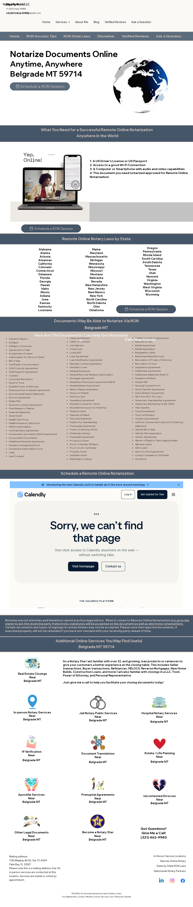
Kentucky (45, 306)
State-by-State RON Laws (171, 865)
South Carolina (152, 258)
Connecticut (45, 270)
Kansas (45, 303)
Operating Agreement (82, 400)
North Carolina (96, 299)
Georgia (45, 281)
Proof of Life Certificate (83, 447)
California (45, 263)
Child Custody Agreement (23, 368)
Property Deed (78, 451)
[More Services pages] (69, 22)
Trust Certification (145, 415)
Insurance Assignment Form (24, 445)
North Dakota (96, 303)
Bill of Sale (14, 360)
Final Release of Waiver (21, 408)
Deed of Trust (16, 382)
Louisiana (45, 310)
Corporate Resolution (21, 379)
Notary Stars (115, 893)
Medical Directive (79, 371)
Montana (96, 274)
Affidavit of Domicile (20, 346)
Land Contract (16, 456)
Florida (45, 278)
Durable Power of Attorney (24, 386)
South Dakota (152, 262)
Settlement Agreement (148, 370)
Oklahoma (96, 310)
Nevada (96, 281)
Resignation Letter (145, 352)
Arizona (45, 256)
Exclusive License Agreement (25, 404)
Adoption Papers (18, 338)
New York (96, 296)
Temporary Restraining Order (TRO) (154, 403)
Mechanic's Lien (78, 367)
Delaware (45, 274)
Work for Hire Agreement (149, 451)
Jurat (12, 452)
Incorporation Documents (23, 437)
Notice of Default (79, 393)
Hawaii (45, 285)
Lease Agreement (80, 338)
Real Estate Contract (81, 459)
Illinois (45, 292)
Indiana (45, 296)
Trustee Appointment (147, 418)
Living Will (75, 352)
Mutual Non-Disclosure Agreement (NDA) (92, 382)
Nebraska (96, 278)
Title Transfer (142, 407)
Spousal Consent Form (147, 385)
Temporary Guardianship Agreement (155, 400)
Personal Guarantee (81, 418)
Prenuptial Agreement (82, 436)
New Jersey (96, 288)
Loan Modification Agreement (86, 359)
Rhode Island (152, 255)
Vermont (152, 276)
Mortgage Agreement (82, 378)
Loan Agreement (79, 356)
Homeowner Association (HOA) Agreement (33, 434)
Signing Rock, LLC (18, 4)
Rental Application (145, 349)
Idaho (45, 288)
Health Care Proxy (19, 419)
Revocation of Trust (146, 363)
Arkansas (45, 260)
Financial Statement (19, 412)
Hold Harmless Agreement (24, 430)
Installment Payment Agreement (26, 441)
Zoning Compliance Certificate (152, 455)
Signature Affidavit (145, 378)
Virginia (152, 280)
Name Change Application (84, 389)
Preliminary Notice (80, 433)
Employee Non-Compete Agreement (29, 390)
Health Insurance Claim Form (24, 423)
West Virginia (152, 287)
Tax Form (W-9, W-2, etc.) (148, 396)
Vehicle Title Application (148, 433)
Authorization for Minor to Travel (26, 357)
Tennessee (152, 266)
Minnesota (96, 263)
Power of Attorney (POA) (83, 429)
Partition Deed (78, 411)
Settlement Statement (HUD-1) (151, 374)
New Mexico (96, 292)
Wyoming (152, 294)
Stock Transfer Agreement (150, 389)
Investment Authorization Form (26, 448)
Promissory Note (79, 440)
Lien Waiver (76, 345)
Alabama (45, 249)
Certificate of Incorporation (24, 364)
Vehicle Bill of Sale (145, 429)
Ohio (96, 306)
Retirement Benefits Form (149, 356)
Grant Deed (15, 415)
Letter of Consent (80, 341)
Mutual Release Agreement (85, 385)
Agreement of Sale (19, 349)
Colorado (45, 267)
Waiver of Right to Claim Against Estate (156, 440)
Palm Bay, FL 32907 (20, 864)
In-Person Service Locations (170, 856)
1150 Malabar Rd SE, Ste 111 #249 (28, 860)
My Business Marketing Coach (94, 893)
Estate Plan (15, 401)
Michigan (96, 260)
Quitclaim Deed (78, 455)
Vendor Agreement (146, 436)
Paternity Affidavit (80, 415)
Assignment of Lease (21, 353)
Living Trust (76, 349)
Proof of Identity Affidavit (84, 444)
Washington (152, 283)
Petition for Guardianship (83, 422)
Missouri (96, 270)
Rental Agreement (145, 345)
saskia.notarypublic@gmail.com (23, 13)
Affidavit (13, 342)
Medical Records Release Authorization (91, 374)
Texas (152, 269)
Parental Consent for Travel (85, 403)
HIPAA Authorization (20, 426)
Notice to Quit (77, 396)
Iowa (45, 299)
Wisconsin (152, 291)
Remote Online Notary (173, 860)
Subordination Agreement (149, 393)
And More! (141, 459)
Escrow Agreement (19, 397)
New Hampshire (96, 285)
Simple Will (141, 382)
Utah (152, 273)
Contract (13, 375)
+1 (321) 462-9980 (16, 8)
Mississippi (96, 267)
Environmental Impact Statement (26, 393)
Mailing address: (18, 856)
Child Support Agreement (23, 371)
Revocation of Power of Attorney (153, 359)
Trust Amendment (145, 411)
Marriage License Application (86, 363)
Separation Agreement (147, 367)
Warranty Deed (143, 444)
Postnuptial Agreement (82, 426)
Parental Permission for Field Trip (88, 407)
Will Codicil (141, 447)
